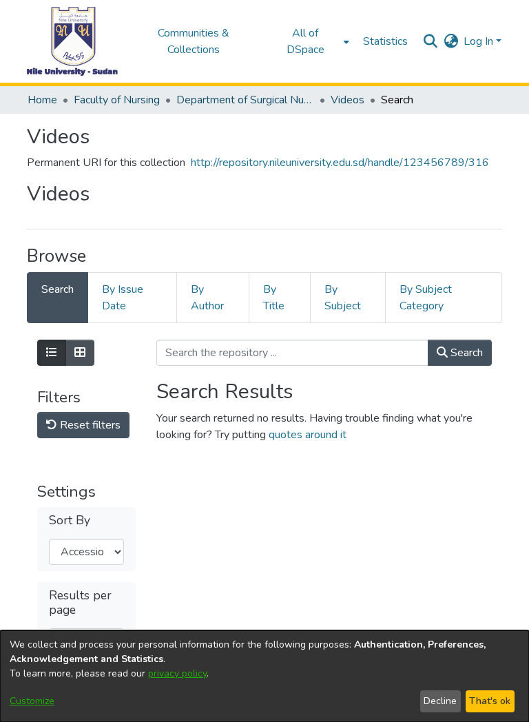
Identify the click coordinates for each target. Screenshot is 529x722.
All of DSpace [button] (305, 41)
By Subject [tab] (342, 297)
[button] (72, 41)
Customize (32, 701)
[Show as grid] (79, 353)
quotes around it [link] (307, 434)
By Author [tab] (207, 297)
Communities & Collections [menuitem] (193, 41)
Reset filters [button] (89, 425)
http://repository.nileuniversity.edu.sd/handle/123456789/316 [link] (340, 162)
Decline (440, 701)
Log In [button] (480, 41)
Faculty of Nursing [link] (117, 99)
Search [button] (465, 352)
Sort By (69, 520)
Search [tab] (57, 289)
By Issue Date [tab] (122, 297)
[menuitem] (309, 41)
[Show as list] (51, 353)
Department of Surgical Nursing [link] (245, 99)
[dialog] (264, 676)
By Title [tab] (273, 297)
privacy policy (177, 673)
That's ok (489, 701)
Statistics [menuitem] (385, 41)
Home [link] (42, 99)
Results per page (80, 602)
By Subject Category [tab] (426, 297)
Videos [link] (347, 99)
